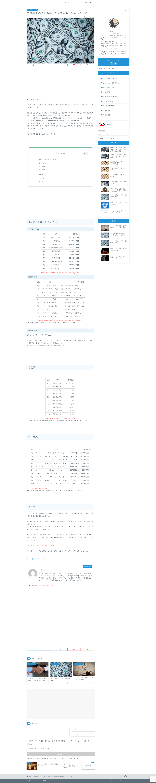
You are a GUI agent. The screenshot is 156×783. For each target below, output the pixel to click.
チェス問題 (106, 92)
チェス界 (42, 178)
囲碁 (45, 559)
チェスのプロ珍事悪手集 (111, 83)
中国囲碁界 (42, 169)
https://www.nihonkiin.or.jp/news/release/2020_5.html (60, 273)
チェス (29, 559)
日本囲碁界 (42, 163)
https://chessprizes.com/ (38, 488)
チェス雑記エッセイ (109, 87)
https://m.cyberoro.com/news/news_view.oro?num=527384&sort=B (60, 320)
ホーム (67, 2)
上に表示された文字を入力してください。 (40, 748)
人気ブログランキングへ (106, 138)
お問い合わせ (89, 2)
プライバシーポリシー (33, 780)
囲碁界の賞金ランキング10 (47, 159)
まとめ (41, 181)
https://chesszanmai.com (45, 585)
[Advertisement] (60, 82)
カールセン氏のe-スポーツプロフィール (40, 545)
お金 (40, 559)
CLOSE (85, 153)
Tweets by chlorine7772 (106, 68)
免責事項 (44, 780)
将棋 (35, 559)
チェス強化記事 (108, 101)
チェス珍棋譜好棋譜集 (110, 96)
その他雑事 (106, 115)
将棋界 (41, 174)
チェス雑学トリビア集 (32, 9)
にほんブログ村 (103, 134)
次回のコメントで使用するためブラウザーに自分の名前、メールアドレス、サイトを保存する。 (60, 741)
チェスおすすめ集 (109, 106)
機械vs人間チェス (109, 110)
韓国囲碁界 (42, 166)
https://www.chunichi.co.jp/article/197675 (60, 418)
